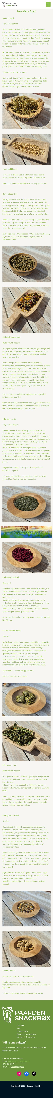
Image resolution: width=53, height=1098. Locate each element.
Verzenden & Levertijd (26, 1037)
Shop (19, 1028)
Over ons (20, 1025)
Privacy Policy (22, 1031)
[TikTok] (34, 1073)
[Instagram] (19, 1073)
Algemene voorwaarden (26, 1034)
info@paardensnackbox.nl (18, 1061)
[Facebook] (26, 1073)
